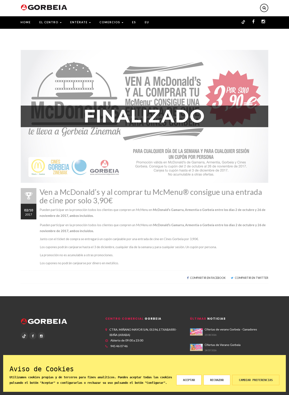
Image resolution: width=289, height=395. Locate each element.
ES (134, 22)
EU (147, 22)
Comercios (110, 22)
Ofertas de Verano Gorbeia (223, 345)
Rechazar (217, 380)
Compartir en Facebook (207, 277)
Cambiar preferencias (256, 380)
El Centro (49, 22)
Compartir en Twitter (251, 277)
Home (26, 22)
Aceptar (189, 380)
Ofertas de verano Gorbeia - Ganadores (231, 329)
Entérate (79, 22)
